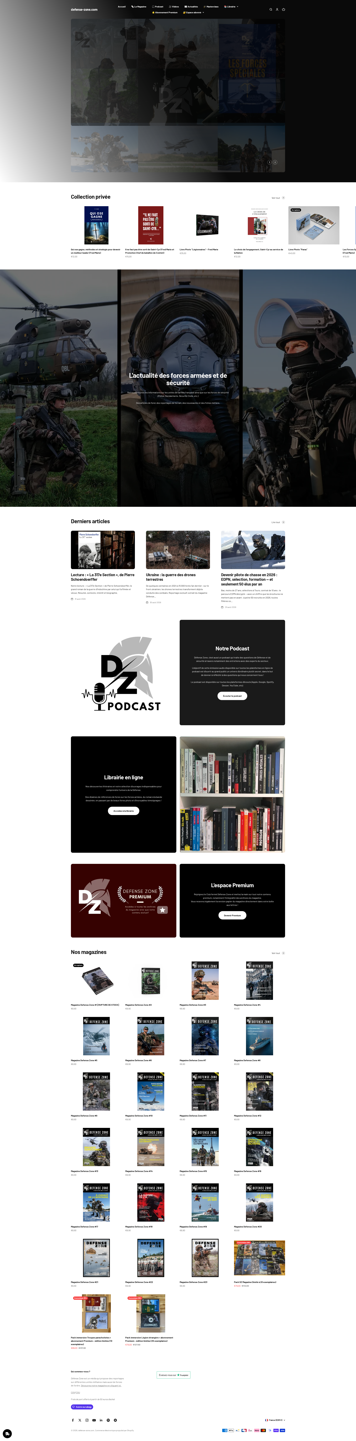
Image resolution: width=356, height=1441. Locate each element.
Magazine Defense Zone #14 (139, 1124)
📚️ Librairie (229, 6)
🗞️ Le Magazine (138, 6)
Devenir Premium (232, 869)
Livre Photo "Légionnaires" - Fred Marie (199, 203)
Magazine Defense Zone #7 (193, 1013)
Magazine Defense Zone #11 (193, 1069)
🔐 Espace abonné (192, 12)
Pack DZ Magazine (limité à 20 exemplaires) (255, 1235)
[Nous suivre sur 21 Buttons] (115, 1374)
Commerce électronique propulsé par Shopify (114, 1384)
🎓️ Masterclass (210, 6)
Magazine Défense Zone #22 (139, 1235)
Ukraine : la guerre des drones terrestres (171, 530)
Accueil (122, 6)
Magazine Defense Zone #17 (84, 1180)
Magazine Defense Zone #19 (193, 1180)
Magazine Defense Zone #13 (84, 1124)
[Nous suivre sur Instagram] (87, 1374)
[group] (178, 72)
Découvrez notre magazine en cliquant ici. (101, 1339)
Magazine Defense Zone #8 (247, 1013)
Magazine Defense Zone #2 (138, 958)
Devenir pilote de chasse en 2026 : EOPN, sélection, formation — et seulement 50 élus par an (249, 533)
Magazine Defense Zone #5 (84, 1013)
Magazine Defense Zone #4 (247, 958)
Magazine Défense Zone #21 (84, 1235)
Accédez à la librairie (123, 764)
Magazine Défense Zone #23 (193, 1235)
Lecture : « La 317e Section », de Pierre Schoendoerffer (102, 530)
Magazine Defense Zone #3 (193, 958)
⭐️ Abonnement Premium (164, 12)
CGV (73, 1346)
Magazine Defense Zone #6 (138, 1013)
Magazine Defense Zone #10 (139, 1069)
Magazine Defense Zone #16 (247, 1124)
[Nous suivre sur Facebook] (73, 1374)
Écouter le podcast (232, 649)
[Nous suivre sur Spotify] (108, 1374)
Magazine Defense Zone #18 (139, 1180)
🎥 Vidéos (174, 6)
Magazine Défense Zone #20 (248, 1180)
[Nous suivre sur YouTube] (94, 1374)
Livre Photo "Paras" (297, 203)
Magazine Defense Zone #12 (247, 1069)
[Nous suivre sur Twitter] (80, 1374)
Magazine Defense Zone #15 (193, 1124)
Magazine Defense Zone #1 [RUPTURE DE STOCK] (95, 958)
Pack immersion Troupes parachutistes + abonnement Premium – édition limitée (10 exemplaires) (91, 1294)
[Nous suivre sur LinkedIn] (101, 1374)
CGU (78, 1346)
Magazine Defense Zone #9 (84, 1069)
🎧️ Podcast (157, 6)
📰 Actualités (191, 6)
